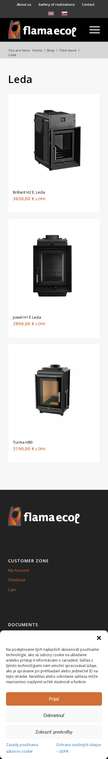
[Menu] (91, 30)
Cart (12, 589)
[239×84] (45, 30)
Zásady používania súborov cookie (22, 748)
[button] (99, 638)
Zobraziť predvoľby (54, 731)
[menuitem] (24, 4)
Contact (88, 4)
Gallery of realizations (56, 4)
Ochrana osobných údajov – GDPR (78, 748)
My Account (18, 570)
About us (24, 4)
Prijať (54, 698)
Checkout (16, 579)
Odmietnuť (54, 715)
